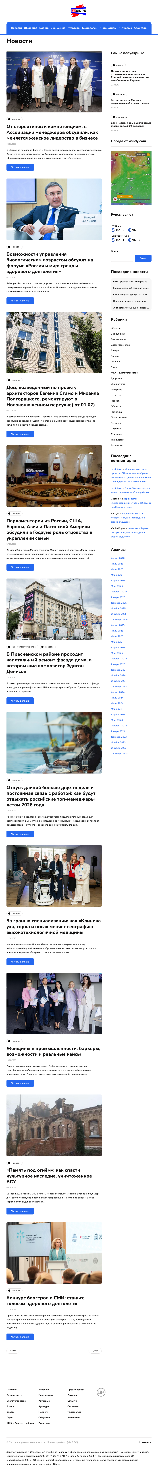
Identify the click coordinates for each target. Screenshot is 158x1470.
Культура (74, 28)
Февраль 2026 (119, 591)
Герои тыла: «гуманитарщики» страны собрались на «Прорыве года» (131, 503)
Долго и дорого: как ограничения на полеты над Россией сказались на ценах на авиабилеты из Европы (130, 75)
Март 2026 (117, 586)
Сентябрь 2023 (119, 753)
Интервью (125, 28)
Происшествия (119, 417)
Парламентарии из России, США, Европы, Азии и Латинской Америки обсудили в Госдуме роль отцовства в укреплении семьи (49, 529)
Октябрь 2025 (119, 613)
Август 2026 (118, 558)
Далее (95, 1350)
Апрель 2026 (118, 580)
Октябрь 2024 (119, 680)
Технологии (89, 28)
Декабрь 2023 (119, 736)
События (116, 428)
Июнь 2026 (117, 569)
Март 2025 (117, 653)
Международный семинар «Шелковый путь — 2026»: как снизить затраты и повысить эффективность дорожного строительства (132, 288)
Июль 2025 (117, 630)
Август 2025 (118, 625)
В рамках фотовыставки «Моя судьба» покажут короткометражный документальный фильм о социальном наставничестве (132, 301)
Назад (13, 1350)
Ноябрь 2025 (118, 608)
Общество (30, 28)
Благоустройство (120, 344)
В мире (115, 350)
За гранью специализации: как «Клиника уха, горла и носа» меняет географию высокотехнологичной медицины (53, 927)
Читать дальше (20, 167)
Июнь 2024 (117, 703)
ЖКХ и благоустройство (124, 372)
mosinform (116, 469)
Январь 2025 (118, 664)
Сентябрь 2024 (119, 686)
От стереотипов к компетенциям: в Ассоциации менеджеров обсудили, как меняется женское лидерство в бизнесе (52, 132)
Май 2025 (116, 642)
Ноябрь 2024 (118, 675)
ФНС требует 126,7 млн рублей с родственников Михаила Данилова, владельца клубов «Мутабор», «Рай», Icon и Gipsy (132, 281)
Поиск (114, 251)
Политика (116, 411)
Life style (116, 328)
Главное (115, 361)
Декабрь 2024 (119, 669)
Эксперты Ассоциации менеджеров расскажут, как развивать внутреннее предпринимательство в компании (132, 307)
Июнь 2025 (117, 636)
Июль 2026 (117, 563)
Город (114, 367)
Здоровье (116, 378)
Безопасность (118, 339)
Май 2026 (116, 575)
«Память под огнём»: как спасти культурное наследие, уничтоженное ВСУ (49, 1176)
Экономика (58, 28)
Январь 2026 (118, 597)
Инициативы (108, 28)
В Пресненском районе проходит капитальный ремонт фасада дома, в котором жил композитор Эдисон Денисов (48, 663)
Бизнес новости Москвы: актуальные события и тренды (130, 101)
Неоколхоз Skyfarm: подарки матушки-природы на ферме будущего (128, 517)
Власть (44, 28)
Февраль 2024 (119, 725)
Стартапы (140, 28)
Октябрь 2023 (119, 747)
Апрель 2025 (118, 647)
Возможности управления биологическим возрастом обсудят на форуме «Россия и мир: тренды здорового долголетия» (49, 263)
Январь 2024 (118, 731)
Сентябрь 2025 (119, 619)
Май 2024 (116, 709)
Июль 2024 (117, 697)
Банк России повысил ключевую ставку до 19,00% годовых (131, 124)
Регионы (116, 423)
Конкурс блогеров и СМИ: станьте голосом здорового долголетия (45, 1301)
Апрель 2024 (118, 714)
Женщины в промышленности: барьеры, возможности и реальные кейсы (53, 1051)
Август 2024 (118, 692)
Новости (16, 28)
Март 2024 (117, 720)
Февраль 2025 (119, 658)
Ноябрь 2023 (118, 742)
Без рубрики (118, 333)
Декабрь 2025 (119, 602)
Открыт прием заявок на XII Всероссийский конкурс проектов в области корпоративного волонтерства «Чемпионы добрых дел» (132, 294)
